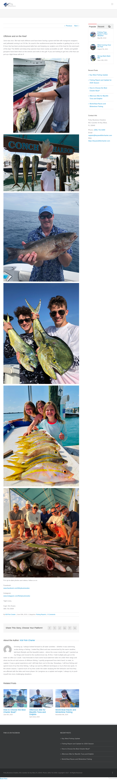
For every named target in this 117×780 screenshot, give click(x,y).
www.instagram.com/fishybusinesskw (16, 596)
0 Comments (51, 614)
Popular (92, 26)
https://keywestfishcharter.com (99, 141)
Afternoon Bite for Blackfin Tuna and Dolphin (11, 712)
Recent (101, 26)
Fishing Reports (41, 614)
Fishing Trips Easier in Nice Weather (102, 33)
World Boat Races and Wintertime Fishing (39, 711)
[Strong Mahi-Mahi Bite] (93, 56)
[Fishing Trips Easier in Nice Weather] (93, 32)
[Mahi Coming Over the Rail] (93, 45)
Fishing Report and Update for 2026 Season (78, 744)
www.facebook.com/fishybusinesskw (16, 588)
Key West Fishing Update (67, 710)
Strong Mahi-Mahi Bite (103, 57)
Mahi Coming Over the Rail (104, 46)
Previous (69, 26)
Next (76, 26)
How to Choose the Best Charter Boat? (76, 749)
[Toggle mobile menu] (112, 4)
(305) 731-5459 (99, 130)
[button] (5, 703)
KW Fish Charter (10, 614)
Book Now (3, 778)
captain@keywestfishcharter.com (100, 135)
